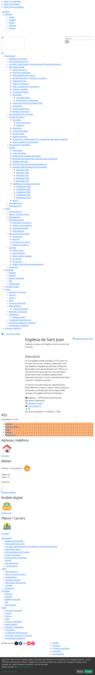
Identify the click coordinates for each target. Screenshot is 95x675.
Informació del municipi (15, 582)
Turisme (8, 585)
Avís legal (57, 651)
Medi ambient (11, 624)
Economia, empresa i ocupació (18, 635)
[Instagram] (33, 643)
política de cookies (24, 667)
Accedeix (5, 456)
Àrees (3, 607)
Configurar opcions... (10, 671)
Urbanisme (10, 630)
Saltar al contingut (12, 4)
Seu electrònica (12, 563)
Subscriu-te (6, 513)
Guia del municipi (12, 580)
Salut (7, 619)
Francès (12, 28)
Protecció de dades (61, 648)
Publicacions (10, 435)
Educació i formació (13, 610)
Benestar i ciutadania (14, 627)
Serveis (8, 560)
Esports (8, 613)
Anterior (5, 492)
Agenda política (12, 426)
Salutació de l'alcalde (14, 541)
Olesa (3, 569)
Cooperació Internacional (16, 632)
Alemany (12, 25)
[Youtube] (29, 643)
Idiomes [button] (8, 14)
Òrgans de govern (13, 555)
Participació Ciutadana (15, 638)
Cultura (8, 616)
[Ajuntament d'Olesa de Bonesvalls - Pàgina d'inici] (13, 43)
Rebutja (80, 671)
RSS (6, 602)
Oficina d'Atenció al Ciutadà (17, 552)
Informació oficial (13, 549)
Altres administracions (15, 544)
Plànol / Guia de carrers (15, 574)
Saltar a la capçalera (12, 1)
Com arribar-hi (34, 406)
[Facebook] (21, 643)
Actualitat (5, 591)
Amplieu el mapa (35, 403)
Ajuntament (6, 538)
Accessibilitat (58, 654)
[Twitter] (16, 643)
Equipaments (11, 577)
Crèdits (56, 643)
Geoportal (9, 588)
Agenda (8, 424)
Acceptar (88, 671)
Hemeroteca (10, 605)
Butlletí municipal (12, 599)
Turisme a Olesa (13, 334)
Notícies (8, 432)
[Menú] (2, 53)
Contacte (5, 11)
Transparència (11, 566)
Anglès (12, 22)
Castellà (12, 20)
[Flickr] (25, 643)
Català (11, 17)
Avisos (8, 429)
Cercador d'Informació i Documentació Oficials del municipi (31, 546)
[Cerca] (67, 41)
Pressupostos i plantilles (15, 557)
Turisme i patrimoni (13, 621)
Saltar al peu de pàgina (14, 7)
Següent (12, 492)
